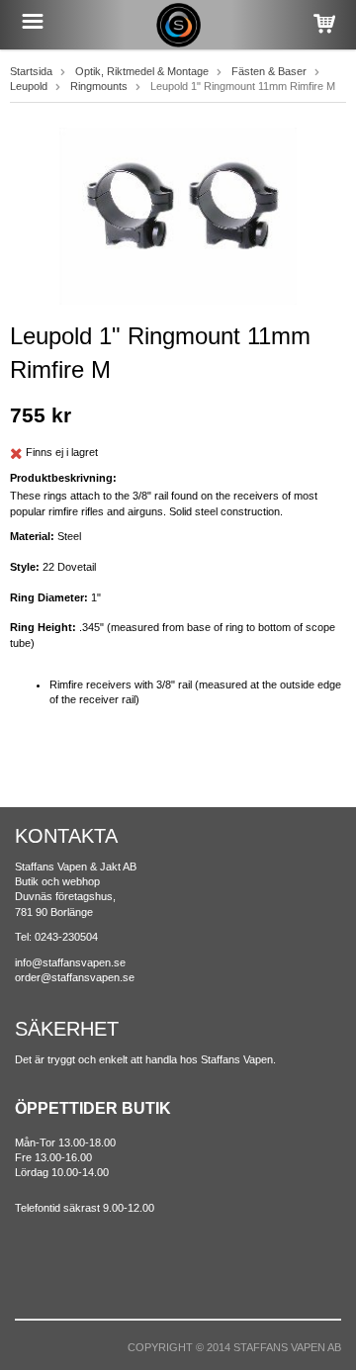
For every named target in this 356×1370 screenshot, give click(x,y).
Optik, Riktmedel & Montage (142, 71)
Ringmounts (99, 86)
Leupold (28, 86)
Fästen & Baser (269, 71)
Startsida (31, 71)
